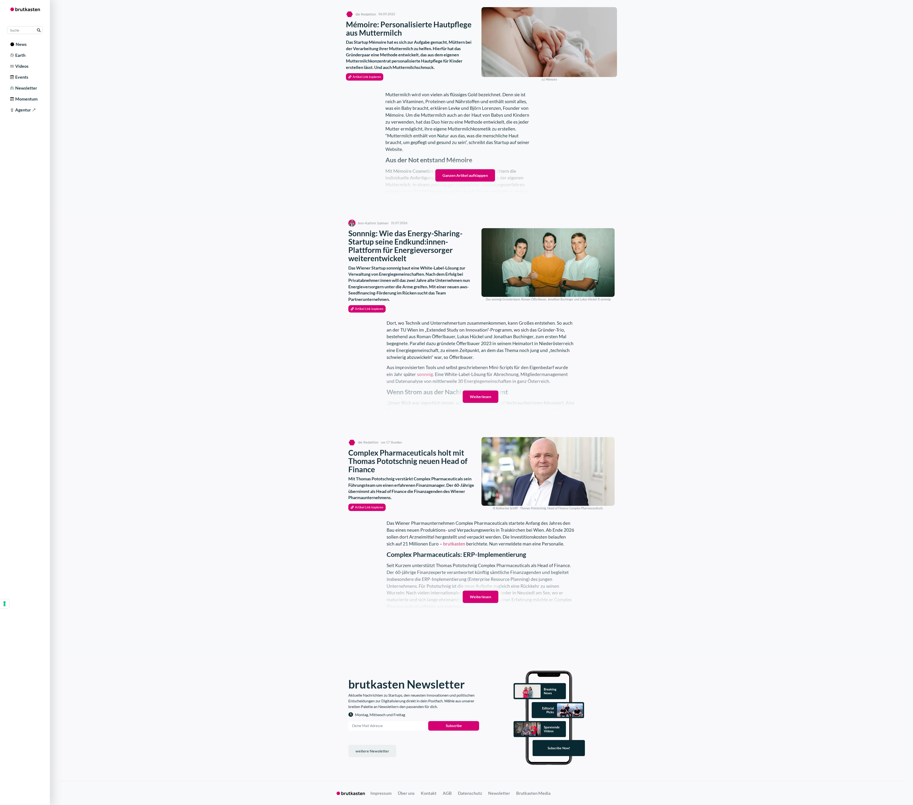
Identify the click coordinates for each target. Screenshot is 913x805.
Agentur (22, 109)
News (20, 44)
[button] (364, 77)
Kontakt (429, 793)
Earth (19, 55)
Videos (21, 66)
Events (21, 77)
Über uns (406, 793)
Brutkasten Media (533, 793)
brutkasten (454, 543)
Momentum (26, 98)
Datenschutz (470, 793)
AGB (447, 793)
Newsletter (25, 88)
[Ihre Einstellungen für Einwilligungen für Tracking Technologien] (4, 603)
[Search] (39, 30)
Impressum (381, 793)
